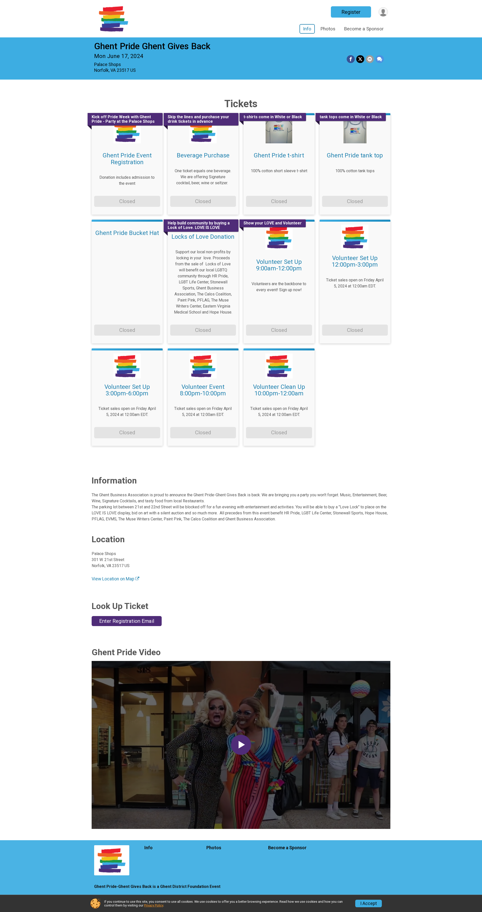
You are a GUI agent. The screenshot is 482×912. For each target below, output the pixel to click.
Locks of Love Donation (202, 236)
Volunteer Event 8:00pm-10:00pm (203, 390)
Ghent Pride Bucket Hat (127, 233)
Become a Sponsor (364, 28)
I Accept (368, 903)
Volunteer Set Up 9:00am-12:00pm (279, 265)
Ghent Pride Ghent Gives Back (152, 46)
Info (307, 28)
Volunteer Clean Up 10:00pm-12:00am (279, 390)
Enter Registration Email (126, 621)
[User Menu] (383, 12)
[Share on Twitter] (360, 59)
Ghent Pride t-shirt (279, 155)
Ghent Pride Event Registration (127, 158)
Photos (327, 28)
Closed (127, 201)
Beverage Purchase (203, 155)
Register (350, 12)
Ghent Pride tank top (355, 155)
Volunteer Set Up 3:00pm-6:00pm (127, 390)
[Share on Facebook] (351, 59)
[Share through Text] (379, 59)
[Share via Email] (370, 59)
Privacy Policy (153, 905)
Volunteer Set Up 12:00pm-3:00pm (355, 261)
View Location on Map (113, 578)
